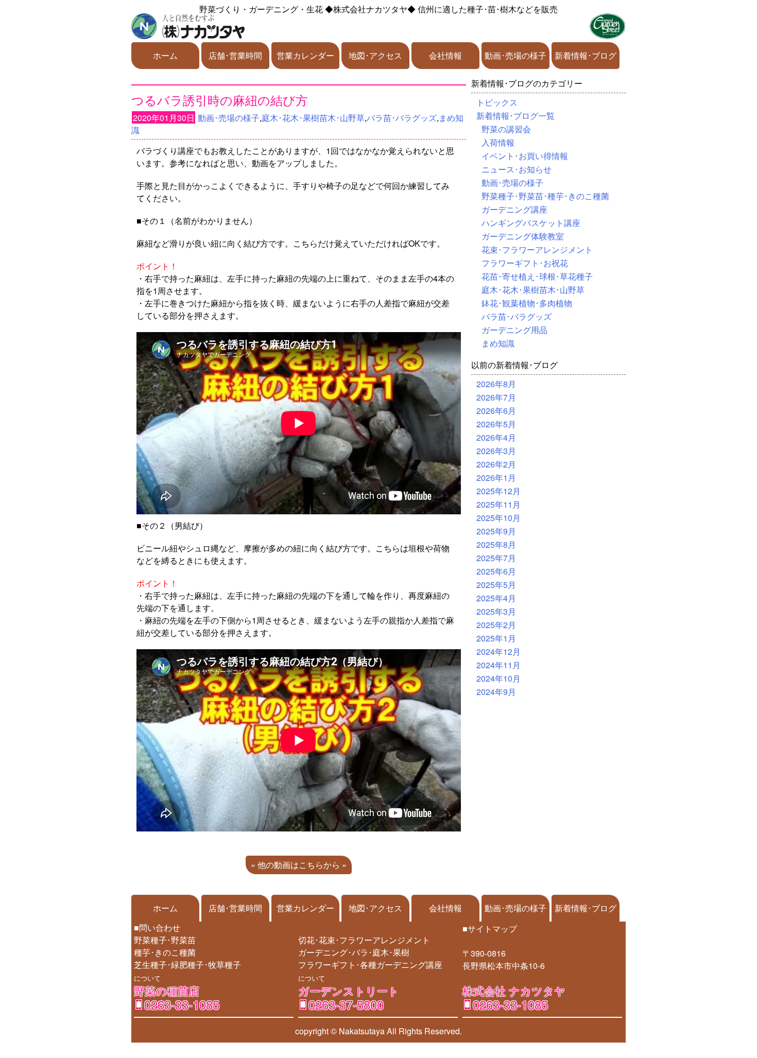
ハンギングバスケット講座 (530, 223)
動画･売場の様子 (515, 55)
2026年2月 (496, 464)
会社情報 (445, 55)
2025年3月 (496, 611)
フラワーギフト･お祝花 (524, 263)
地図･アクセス (375, 55)
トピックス (497, 102)
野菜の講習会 (506, 129)
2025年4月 (496, 598)
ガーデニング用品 (514, 330)
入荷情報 (497, 142)
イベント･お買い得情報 (524, 156)
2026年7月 (496, 397)
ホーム (165, 55)
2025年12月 (498, 491)
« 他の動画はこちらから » (299, 865)
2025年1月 (496, 638)
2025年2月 (496, 625)
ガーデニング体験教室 (522, 236)
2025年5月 (496, 585)
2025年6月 (496, 571)
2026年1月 (496, 477)
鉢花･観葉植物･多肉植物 (526, 303)
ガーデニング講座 (514, 209)
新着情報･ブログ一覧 (515, 116)
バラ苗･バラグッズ (402, 118)
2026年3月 (496, 451)
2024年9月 (496, 692)
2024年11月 (498, 665)
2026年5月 (496, 424)
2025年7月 (496, 558)
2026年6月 (496, 411)
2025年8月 (496, 544)
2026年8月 (496, 384)
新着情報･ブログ (585, 55)
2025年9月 (496, 531)
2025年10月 (498, 518)
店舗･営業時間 (235, 55)
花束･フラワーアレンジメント (537, 249)
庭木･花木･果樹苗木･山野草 (313, 118)
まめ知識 (497, 343)
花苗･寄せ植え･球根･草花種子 (537, 276)
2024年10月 (498, 678)
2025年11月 (498, 504)
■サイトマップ (489, 928)
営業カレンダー (305, 55)
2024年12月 (498, 651)
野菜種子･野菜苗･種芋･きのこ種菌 (545, 196)
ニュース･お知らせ (516, 169)
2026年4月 (496, 437)
